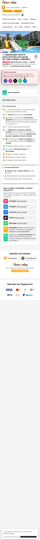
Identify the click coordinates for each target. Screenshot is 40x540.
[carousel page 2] (20, 33)
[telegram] (25, 81)
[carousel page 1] (17, 33)
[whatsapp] (20, 81)
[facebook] (5, 81)
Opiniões (24, 7)
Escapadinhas (8, 27)
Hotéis (25, 19)
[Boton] (3, 50)
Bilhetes (27, 27)
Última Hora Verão (9, 19)
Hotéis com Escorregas (11, 23)
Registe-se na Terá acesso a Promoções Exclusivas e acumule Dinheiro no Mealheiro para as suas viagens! (22, 237)
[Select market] (22, 14)
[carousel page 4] (26, 33)
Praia (19, 19)
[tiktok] (15, 81)
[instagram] (10, 81)
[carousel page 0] (14, 33)
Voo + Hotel (18, 27)
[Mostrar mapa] (36, 57)
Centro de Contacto (13, 7)
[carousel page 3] (23, 33)
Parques (33, 19)
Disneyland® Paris (27, 23)
